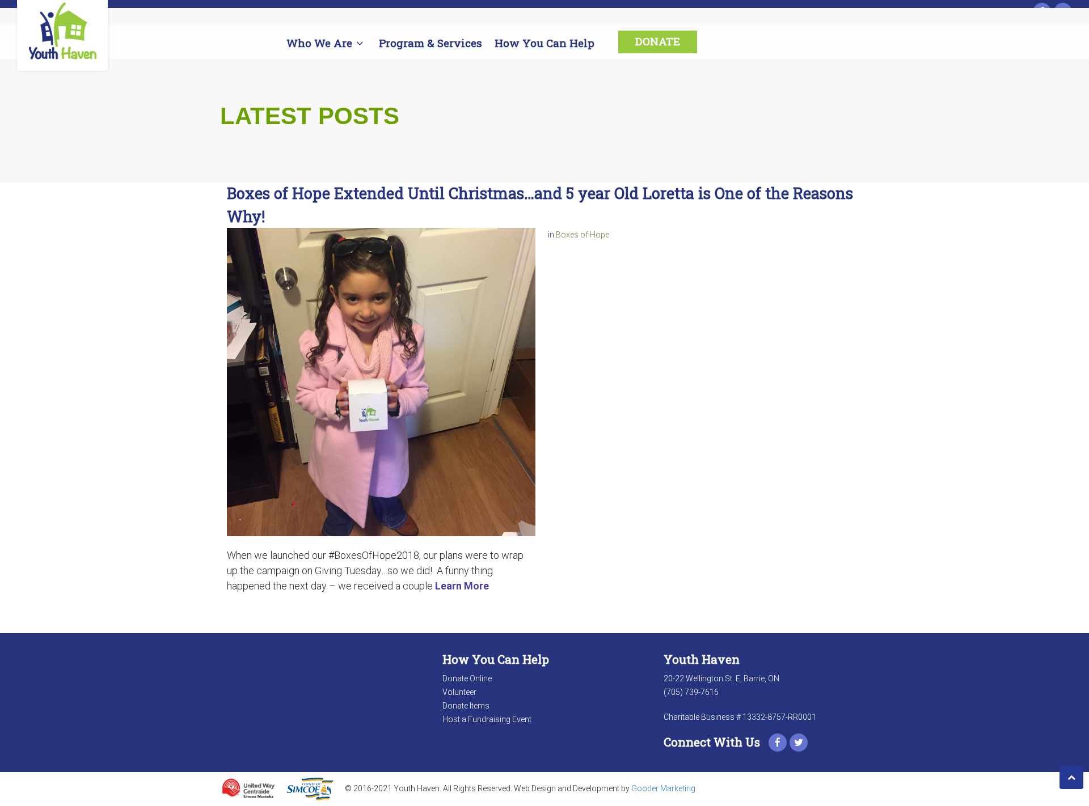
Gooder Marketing (663, 787)
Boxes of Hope (582, 234)
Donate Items (465, 705)
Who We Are (319, 43)
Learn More (462, 586)
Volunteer (459, 692)
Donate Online (467, 678)
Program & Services (430, 43)
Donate (657, 41)
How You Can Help (544, 43)
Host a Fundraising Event (486, 719)
